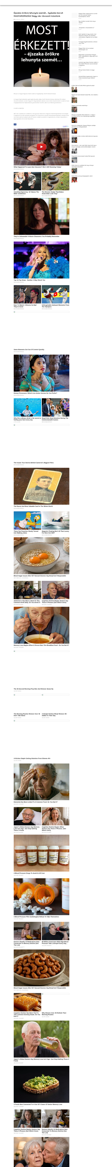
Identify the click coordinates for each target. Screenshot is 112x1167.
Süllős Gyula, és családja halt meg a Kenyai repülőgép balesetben (82, 166)
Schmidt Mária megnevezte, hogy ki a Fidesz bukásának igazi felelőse (88, 77)
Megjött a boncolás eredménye (79, 105)
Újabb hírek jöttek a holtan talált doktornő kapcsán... (85, 136)
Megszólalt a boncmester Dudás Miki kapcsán (83, 156)
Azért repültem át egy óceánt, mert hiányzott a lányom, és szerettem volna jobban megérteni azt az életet (88, 35)
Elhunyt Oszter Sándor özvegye (86, 70)
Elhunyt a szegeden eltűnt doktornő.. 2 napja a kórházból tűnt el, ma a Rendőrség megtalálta (83, 115)
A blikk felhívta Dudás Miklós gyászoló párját (83, 85)
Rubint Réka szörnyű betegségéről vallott (82, 176)
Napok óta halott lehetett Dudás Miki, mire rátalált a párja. (85, 95)
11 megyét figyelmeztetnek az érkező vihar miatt (88, 42)
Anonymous (18, 19)
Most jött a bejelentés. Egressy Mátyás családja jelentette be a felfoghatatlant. (84, 126)
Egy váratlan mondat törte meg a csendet (87, 22)
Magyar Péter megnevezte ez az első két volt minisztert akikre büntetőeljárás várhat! (88, 15)
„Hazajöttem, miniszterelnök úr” (86, 27)
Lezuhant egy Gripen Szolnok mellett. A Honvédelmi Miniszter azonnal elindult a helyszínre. (88, 64)
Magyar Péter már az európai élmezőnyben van (86, 49)
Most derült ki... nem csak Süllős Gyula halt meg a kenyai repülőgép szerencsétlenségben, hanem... (84, 146)
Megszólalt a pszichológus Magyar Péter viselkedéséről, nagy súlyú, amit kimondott (88, 56)
